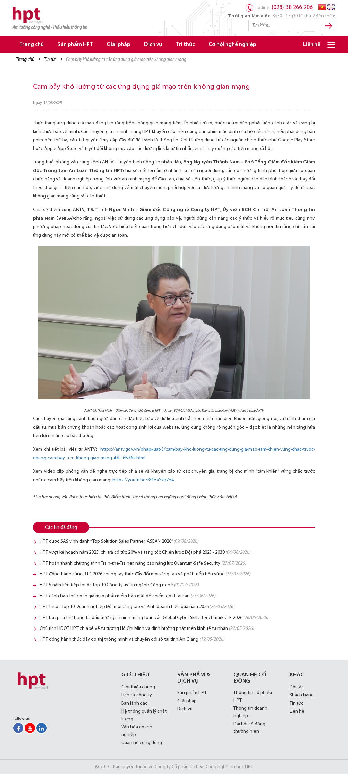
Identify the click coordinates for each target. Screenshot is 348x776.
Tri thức (185, 44)
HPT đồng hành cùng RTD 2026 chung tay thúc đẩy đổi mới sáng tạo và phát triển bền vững (145, 574)
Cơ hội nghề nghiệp (232, 44)
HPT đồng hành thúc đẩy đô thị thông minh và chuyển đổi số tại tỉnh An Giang (132, 639)
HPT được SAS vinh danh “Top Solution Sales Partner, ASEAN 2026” (119, 541)
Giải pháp (118, 44)
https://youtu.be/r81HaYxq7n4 (143, 480)
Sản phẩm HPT (75, 44)
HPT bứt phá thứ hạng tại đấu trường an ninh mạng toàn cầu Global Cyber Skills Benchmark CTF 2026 (154, 617)
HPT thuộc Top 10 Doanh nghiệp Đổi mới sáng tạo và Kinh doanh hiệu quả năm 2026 (137, 606)
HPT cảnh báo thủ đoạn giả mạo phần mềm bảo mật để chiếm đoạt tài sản (128, 596)
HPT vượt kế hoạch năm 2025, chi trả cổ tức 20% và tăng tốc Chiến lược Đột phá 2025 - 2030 (145, 552)
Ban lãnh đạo (134, 703)
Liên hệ (311, 44)
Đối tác (297, 687)
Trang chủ (31, 44)
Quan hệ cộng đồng (141, 742)
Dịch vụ (153, 44)
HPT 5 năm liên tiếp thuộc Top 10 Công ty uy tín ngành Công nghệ (119, 585)
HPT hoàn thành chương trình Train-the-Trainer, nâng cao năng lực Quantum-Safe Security (143, 563)
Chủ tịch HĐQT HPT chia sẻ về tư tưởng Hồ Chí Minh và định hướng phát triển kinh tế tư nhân (147, 628)
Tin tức (50, 59)
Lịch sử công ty (136, 695)
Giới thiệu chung (138, 687)
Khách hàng (302, 695)
